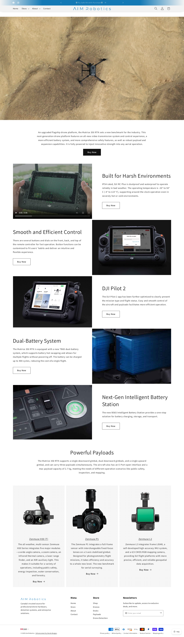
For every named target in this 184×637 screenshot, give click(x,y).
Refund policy (116, 633)
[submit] (158, 613)
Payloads (97, 614)
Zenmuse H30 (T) (38, 539)
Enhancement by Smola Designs (46, 633)
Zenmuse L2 (145, 539)
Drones (96, 607)
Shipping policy (158, 633)
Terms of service (145, 633)
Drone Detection (100, 618)
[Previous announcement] (61, 2)
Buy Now (92, 152)
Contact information (130, 633)
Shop (95, 603)
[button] (25, 9)
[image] (33, 599)
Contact (74, 614)
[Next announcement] (123, 2)
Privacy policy (105, 633)
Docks (95, 610)
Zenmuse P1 (92, 539)
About (73, 610)
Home (73, 603)
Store (73, 607)
